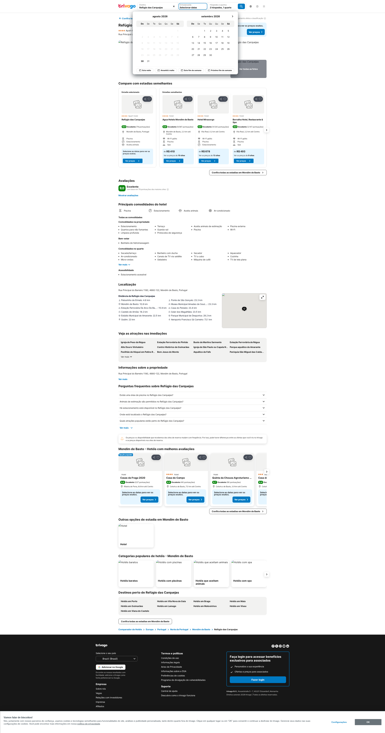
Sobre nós (101, 688)
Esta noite (146, 70)
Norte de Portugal (179, 629)
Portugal (161, 629)
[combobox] (157, 7)
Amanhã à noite (167, 70)
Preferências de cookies (173, 675)
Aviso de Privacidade (171, 666)
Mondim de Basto (201, 629)
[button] (248, 49)
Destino (142, 5)
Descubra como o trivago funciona (178, 695)
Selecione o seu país (106, 653)
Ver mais (122, 264)
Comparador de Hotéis (130, 629)
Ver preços (254, 32)
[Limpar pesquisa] (174, 6)
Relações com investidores (109, 697)
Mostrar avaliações (128, 195)
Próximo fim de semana (221, 70)
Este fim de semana (192, 70)
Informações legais (170, 662)
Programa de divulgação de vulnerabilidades (183, 680)
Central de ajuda (169, 691)
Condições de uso (170, 658)
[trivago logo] (127, 6)
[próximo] (232, 16)
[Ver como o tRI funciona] (168, 189)
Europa (149, 629)
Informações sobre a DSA (173, 671)
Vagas (99, 693)
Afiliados (100, 706)
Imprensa (100, 702)
